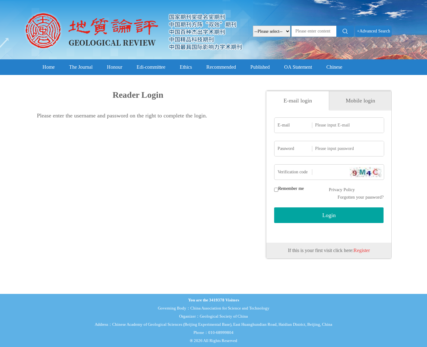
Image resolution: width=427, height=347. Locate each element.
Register (362, 250)
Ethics (186, 67)
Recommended (221, 67)
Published (260, 67)
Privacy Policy (342, 189)
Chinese (334, 67)
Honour (114, 67)
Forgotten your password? (361, 197)
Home (49, 67)
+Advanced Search (373, 31)
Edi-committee (151, 67)
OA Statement (298, 67)
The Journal (81, 67)
